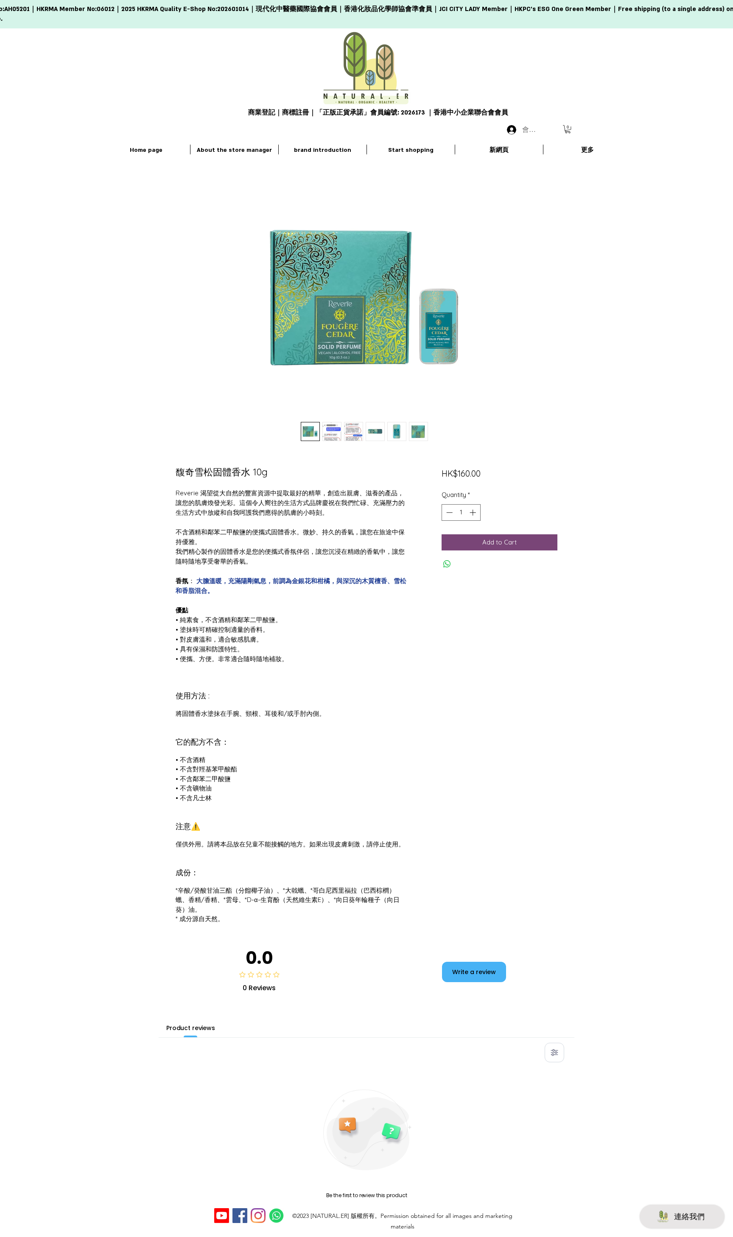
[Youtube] (221, 1215)
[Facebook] (239, 1215)
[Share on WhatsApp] (447, 564)
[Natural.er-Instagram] (258, 1215)
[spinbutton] (461, 512)
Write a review (474, 972)
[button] (568, 129)
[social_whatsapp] (276, 1215)
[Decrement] (448, 512)
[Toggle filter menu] (554, 1052)
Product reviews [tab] (190, 1028)
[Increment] (473, 512)
